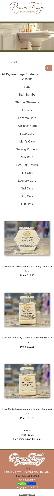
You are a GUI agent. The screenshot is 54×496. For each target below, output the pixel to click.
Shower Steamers (27, 102)
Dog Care (27, 196)
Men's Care (27, 141)
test (26, 430)
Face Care (27, 133)
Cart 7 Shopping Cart (27, 495)
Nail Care (27, 188)
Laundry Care (27, 180)
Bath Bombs (27, 94)
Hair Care (27, 172)
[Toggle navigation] (5, 18)
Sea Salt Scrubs (27, 165)
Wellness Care (27, 125)
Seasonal (27, 79)
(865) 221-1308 (23, 476)
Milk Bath (27, 157)
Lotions (27, 110)
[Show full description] (28, 271)
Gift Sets (27, 204)
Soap (27, 86)
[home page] (27, 7)
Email (35, 476)
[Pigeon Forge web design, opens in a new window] (27, 483)
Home (27, 468)
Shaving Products (27, 149)
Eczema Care (27, 118)
